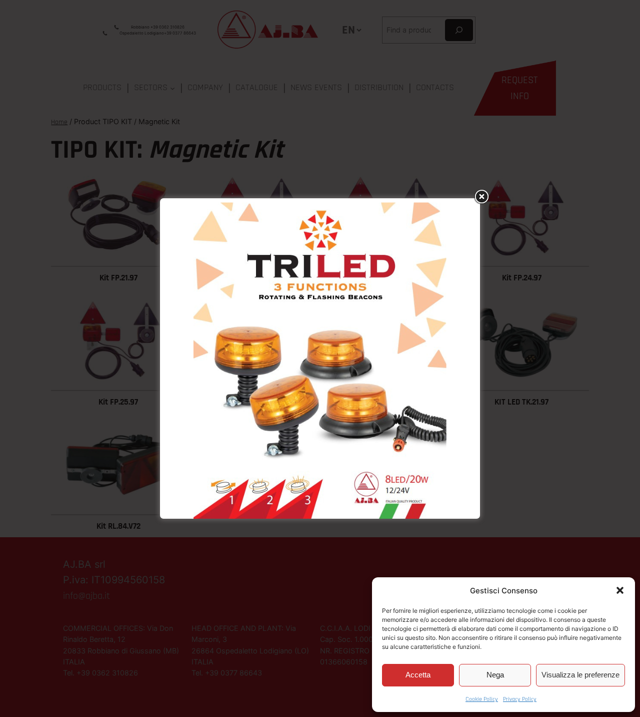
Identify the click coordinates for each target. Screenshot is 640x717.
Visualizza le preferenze (581, 674)
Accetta (418, 674)
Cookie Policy (482, 699)
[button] (620, 590)
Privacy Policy (519, 699)
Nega (495, 674)
